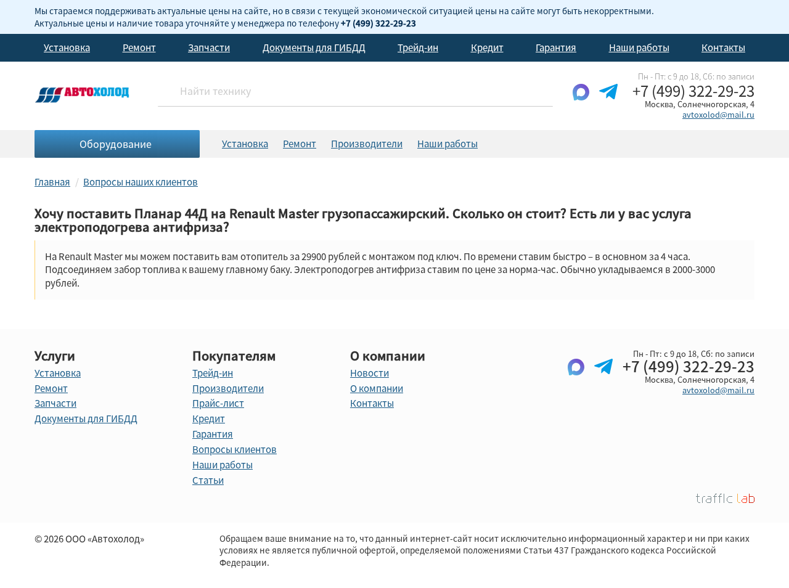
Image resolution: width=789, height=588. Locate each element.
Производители (367, 143)
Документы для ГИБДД (314, 47)
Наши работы (639, 47)
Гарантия (556, 47)
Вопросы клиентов (234, 449)
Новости (369, 373)
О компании (376, 388)
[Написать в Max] (581, 102)
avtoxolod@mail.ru (718, 114)
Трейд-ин (418, 47)
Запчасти (209, 47)
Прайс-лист (218, 403)
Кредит (487, 47)
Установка (67, 47)
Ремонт (139, 47)
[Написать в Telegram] (608, 102)
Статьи (208, 480)
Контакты (723, 47)
